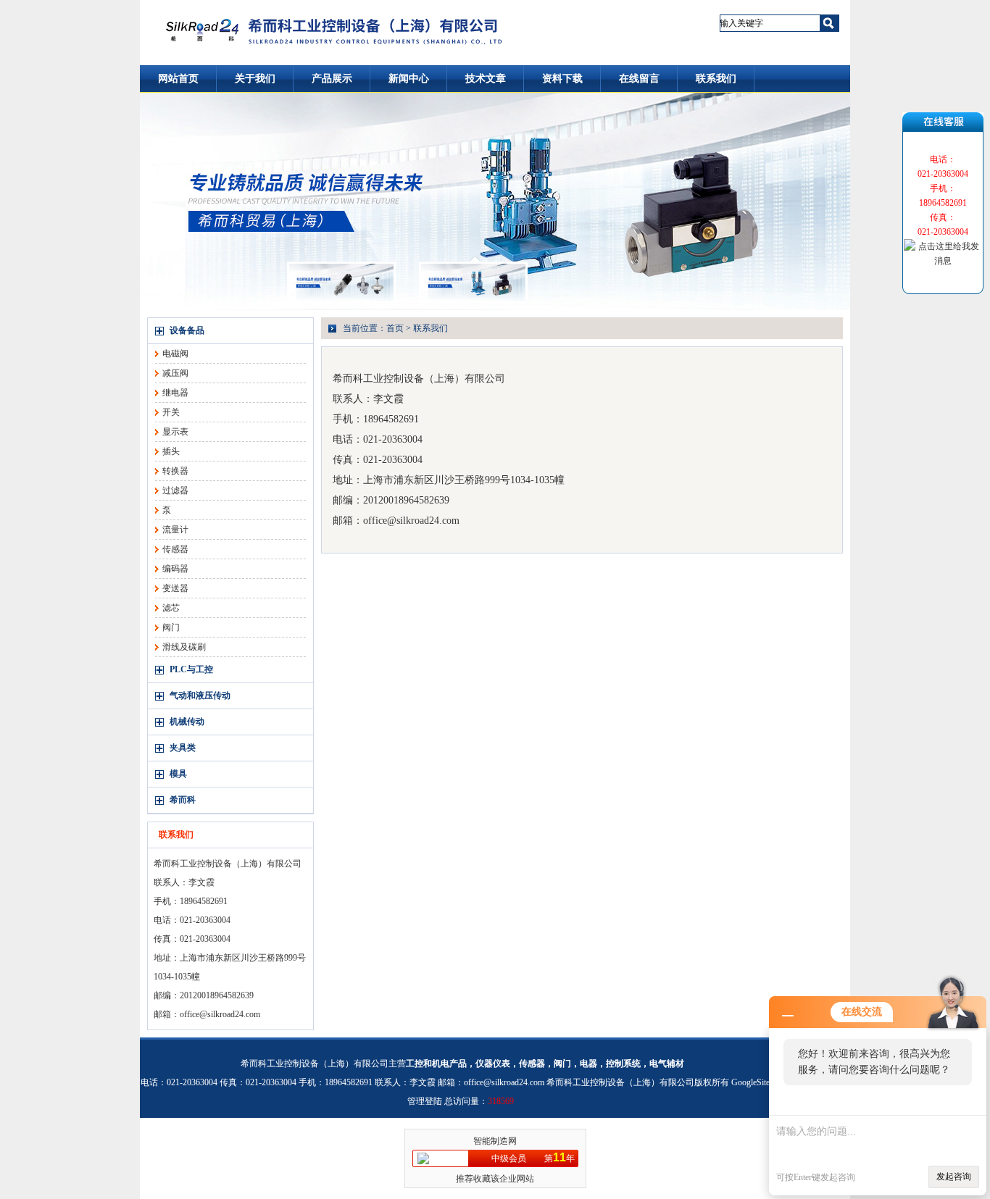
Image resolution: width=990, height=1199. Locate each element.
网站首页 (178, 78)
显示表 (175, 432)
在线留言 (639, 78)
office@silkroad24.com (220, 1014)
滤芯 (171, 608)
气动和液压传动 (200, 695)
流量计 (175, 530)
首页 (395, 328)
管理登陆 (424, 1101)
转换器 (175, 471)
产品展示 (332, 78)
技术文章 (485, 78)
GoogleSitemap (757, 1082)
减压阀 (175, 373)
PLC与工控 (191, 669)
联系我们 (716, 78)
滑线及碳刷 (184, 647)
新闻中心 (408, 78)
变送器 (175, 588)
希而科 (183, 800)
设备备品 (187, 330)
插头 (171, 451)
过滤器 (175, 490)
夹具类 (183, 748)
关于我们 (255, 78)
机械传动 (187, 722)
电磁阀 (175, 353)
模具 (178, 774)
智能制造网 (495, 1141)
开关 (171, 412)
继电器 (175, 393)
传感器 (175, 549)
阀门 (171, 627)
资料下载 (562, 78)
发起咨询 (953, 1176)
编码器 (175, 569)
